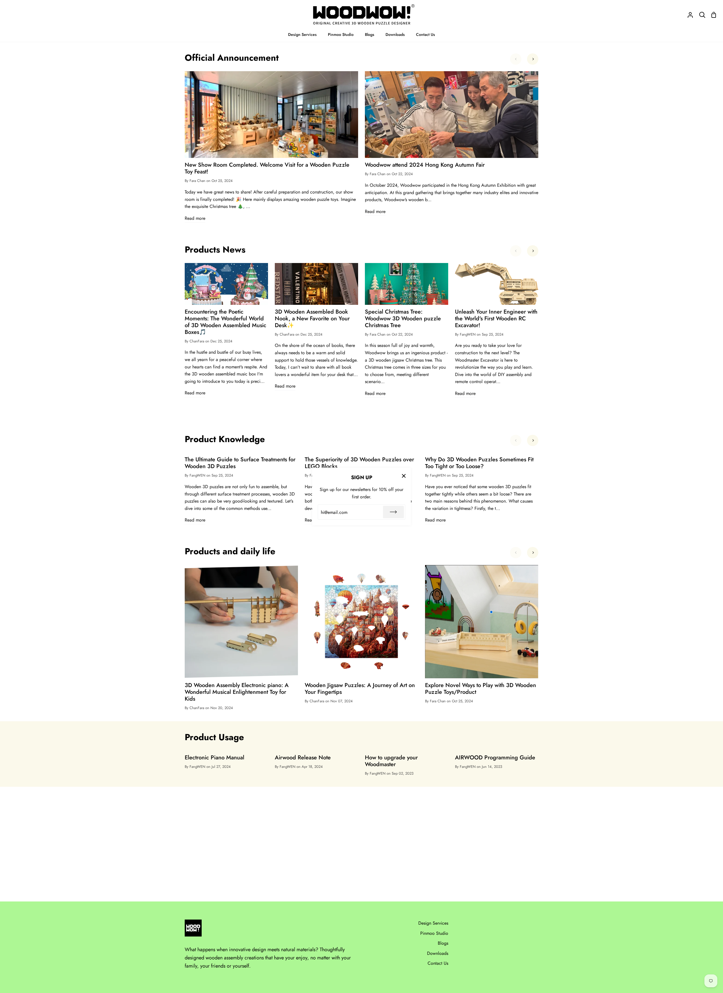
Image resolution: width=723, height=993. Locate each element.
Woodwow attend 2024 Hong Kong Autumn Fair (425, 165)
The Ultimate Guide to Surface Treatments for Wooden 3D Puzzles (240, 463)
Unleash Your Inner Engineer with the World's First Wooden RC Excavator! (496, 318)
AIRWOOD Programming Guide (495, 757)
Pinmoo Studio (434, 933)
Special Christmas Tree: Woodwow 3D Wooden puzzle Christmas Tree (403, 318)
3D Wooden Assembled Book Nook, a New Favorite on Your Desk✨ (312, 318)
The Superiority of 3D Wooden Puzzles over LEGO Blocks (359, 463)
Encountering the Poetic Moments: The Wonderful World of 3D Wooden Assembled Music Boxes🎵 (225, 322)
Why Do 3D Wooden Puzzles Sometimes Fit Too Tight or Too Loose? (479, 463)
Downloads (437, 953)
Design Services (433, 923)
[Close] (404, 475)
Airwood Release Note (303, 757)
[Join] (393, 512)
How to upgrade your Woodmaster (391, 761)
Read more (195, 218)
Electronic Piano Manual (214, 757)
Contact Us (438, 963)
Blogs (443, 943)
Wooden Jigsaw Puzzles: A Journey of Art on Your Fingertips (360, 689)
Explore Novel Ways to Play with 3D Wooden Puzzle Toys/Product (480, 689)
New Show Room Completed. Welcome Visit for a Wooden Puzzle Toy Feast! (267, 168)
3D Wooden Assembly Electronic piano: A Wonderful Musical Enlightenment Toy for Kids (237, 692)
